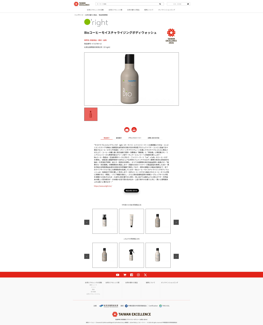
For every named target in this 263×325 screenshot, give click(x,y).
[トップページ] (81, 4)
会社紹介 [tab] (119, 138)
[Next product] (176, 222)
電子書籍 (93, 291)
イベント (93, 287)
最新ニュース (93, 284)
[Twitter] (145, 274)
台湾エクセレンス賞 (115, 10)
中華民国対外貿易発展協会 (137, 306)
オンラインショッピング (166, 10)
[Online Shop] (124, 274)
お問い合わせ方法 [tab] (153, 138)
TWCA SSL (166, 306)
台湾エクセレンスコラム (93, 294)
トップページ (78, 15)
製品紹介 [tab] (107, 138)
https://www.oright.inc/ (103, 186)
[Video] (117, 274)
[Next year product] (176, 256)
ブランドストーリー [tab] (134, 138)
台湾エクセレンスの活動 (95, 10)
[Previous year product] (86, 256)
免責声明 (117, 319)
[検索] (160, 3)
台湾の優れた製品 (133, 10)
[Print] (134, 129)
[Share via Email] (126, 129)
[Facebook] (131, 274)
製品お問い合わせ (131, 191)
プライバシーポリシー (133, 319)
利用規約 (123, 319)
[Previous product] (86, 222)
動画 (93, 289)
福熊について (148, 10)
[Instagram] (138, 274)
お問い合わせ (143, 319)
